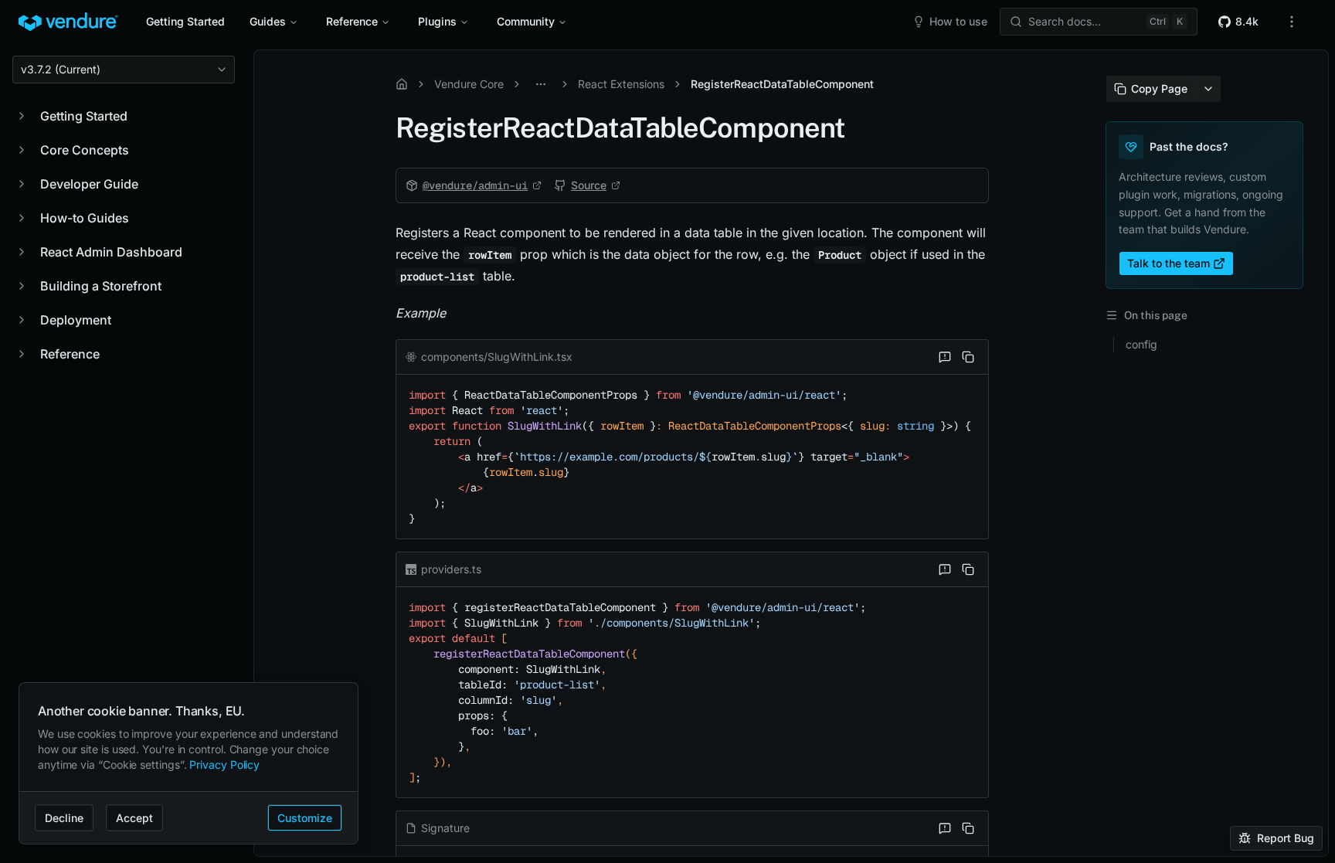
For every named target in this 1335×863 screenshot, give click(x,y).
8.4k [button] (1247, 21)
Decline (64, 817)
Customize (304, 817)
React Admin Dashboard (111, 252)
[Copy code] (968, 357)
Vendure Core (469, 83)
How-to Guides (84, 218)
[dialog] (188, 763)
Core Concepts (84, 150)
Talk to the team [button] (1168, 263)
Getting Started (185, 21)
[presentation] (791, 453)
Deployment (75, 320)
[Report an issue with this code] (945, 357)
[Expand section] (21, 116)
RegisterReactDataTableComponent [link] (782, 83)
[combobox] (123, 69)
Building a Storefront (100, 286)
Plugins (437, 21)
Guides (268, 21)
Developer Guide (89, 184)
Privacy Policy (224, 764)
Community (526, 21)
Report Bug (1285, 837)
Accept (134, 817)
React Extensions (621, 83)
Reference (352, 21)
